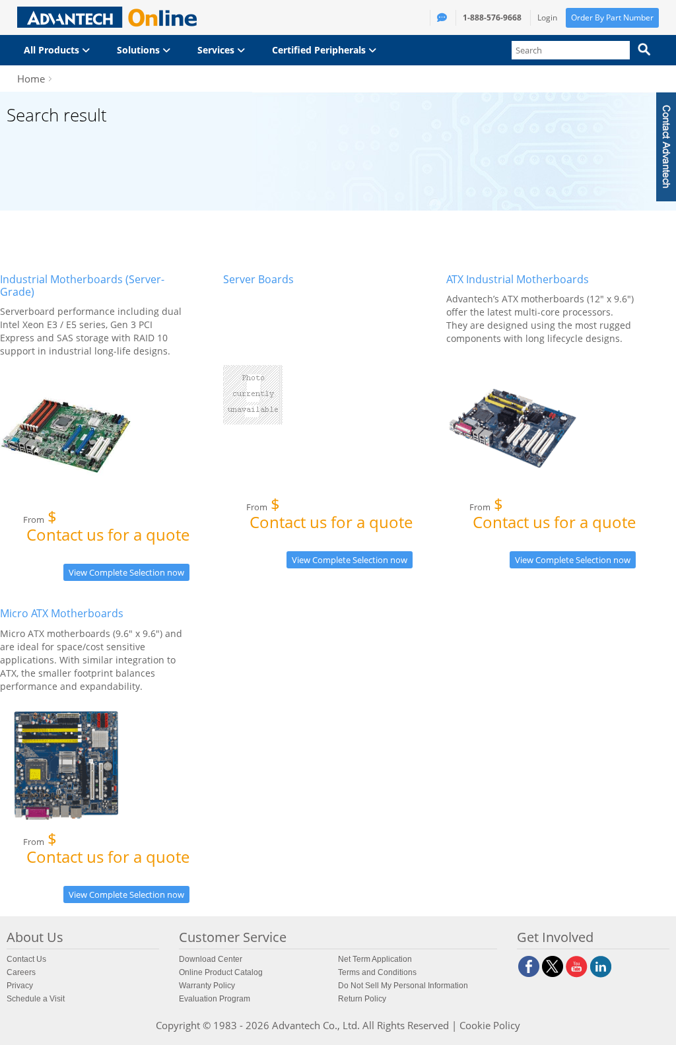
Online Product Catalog (221, 972)
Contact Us (26, 959)
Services (217, 50)
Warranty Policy (207, 985)
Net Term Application (375, 959)
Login (547, 17)
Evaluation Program (214, 998)
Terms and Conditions (377, 972)
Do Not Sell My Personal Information (403, 985)
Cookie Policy (489, 1025)
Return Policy (362, 998)
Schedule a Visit (36, 998)
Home (31, 78)
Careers (21, 972)
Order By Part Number (612, 17)
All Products (53, 50)
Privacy (20, 985)
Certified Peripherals (320, 50)
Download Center (210, 959)
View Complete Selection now (126, 572)
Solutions (139, 50)
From (106, 528)
